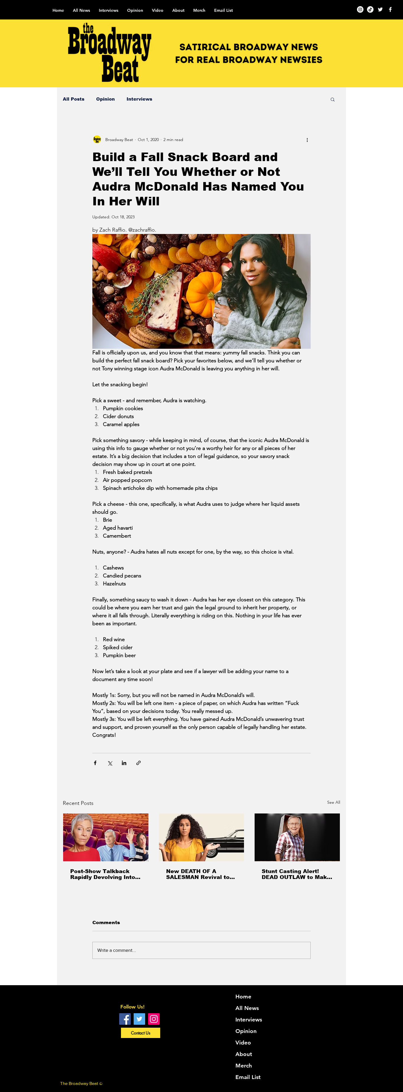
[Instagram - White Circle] (360, 9)
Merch (243, 1065)
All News (247, 1008)
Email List (248, 1077)
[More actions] (307, 139)
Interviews (139, 98)
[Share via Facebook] (95, 763)
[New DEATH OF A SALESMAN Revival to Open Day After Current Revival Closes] (201, 837)
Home (243, 996)
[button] (332, 99)
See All (333, 802)
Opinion (105, 98)
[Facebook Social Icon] (125, 1019)
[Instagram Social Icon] (154, 1019)
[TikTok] (370, 9)
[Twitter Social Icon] (139, 1019)
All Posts (73, 98)
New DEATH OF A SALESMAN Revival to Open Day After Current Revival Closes (200, 874)
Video (243, 1042)
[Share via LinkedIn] (124, 763)
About (243, 1054)
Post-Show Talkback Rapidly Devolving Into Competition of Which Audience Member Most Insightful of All (104, 874)
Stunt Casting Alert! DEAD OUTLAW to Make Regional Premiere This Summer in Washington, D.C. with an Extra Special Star (296, 874)
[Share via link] (138, 763)
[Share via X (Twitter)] (109, 763)
